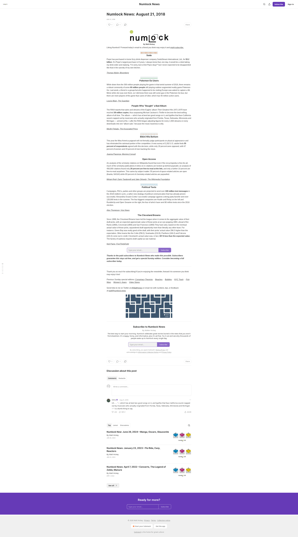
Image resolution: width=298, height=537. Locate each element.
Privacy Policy (166, 352)
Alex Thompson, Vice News (118, 210)
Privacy (147, 520)
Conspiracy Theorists (144, 280)
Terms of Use (160, 350)
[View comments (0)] (129, 479)
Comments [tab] (112, 378)
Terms (153, 520)
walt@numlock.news (117, 291)
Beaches (159, 280)
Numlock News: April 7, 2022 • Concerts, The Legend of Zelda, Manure (136, 468)
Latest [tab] (115, 425)
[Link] (103, 54)
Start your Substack (143, 526)
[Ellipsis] (190, 400)
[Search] (264, 4)
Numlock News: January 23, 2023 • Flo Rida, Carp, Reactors (133, 449)
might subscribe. (177, 48)
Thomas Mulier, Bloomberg (118, 73)
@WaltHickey (136, 288)
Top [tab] (109, 425)
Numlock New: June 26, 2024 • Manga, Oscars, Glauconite (138, 432)
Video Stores (134, 282)
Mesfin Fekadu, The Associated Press (122, 129)
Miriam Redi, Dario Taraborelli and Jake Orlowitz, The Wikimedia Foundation (138, 179)
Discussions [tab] (124, 425)
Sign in (291, 4)
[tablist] (117, 378)
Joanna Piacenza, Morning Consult (121, 154)
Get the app (160, 526)
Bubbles (168, 280)
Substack (137, 532)
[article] (149, 437)
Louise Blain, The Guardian (118, 101)
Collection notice (163, 520)
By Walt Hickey (113, 435)
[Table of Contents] (2, 268)
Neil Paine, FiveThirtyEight (118, 244)
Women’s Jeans (120, 282)
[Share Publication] (269, 4)
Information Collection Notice (148, 352)
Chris (114, 400)
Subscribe (278, 4)
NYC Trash (178, 280)
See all (111, 485)
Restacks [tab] (122, 378)
